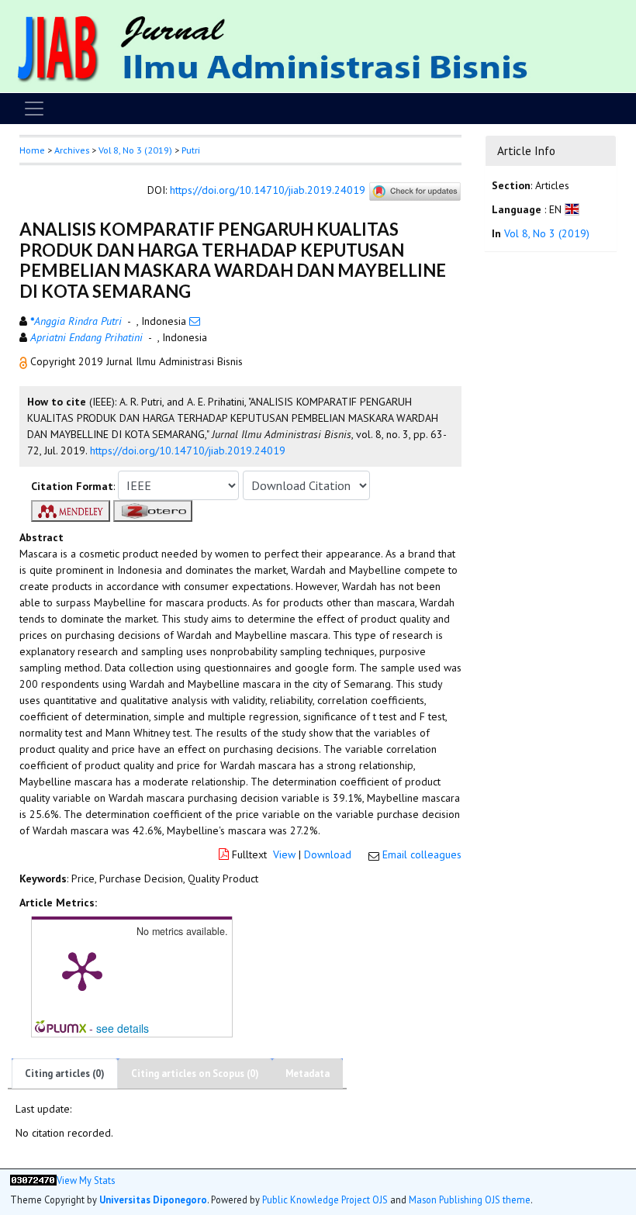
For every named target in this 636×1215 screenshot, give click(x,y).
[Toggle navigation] (34, 108)
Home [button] (32, 150)
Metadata (307, 1073)
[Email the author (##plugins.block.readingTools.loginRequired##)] (194, 321)
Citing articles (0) (65, 1073)
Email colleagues (421, 854)
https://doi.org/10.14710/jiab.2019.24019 (267, 191)
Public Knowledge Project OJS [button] (325, 1199)
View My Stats (86, 1180)
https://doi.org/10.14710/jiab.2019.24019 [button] (187, 450)
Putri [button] (190, 150)
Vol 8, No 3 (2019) (135, 150)
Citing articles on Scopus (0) (195, 1073)
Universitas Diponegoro (153, 1199)
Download (327, 854)
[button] (24, 361)
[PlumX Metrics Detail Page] (82, 970)
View (284, 854)
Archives (71, 150)
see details (122, 1028)
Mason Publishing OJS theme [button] (470, 1199)
